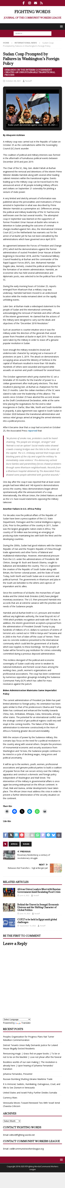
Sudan (26, 844)
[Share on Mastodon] (43, 835)
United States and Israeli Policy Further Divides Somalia (30, 1092)
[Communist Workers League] (29, 3)
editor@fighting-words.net (22, 1134)
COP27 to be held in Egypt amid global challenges (37, 921)
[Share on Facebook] (5, 835)
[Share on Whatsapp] (37, 835)
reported (32, 430)
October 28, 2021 (13, 81)
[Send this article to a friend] (27, 835)
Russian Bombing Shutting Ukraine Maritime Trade (27, 1079)
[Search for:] (32, 33)
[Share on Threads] (59, 835)
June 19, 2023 (25, 913)
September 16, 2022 (28, 926)
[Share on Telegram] (48, 835)
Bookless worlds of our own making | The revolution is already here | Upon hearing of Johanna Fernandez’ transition (30, 1065)
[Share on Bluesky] (53, 835)
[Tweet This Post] (11, 835)
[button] (60, 26)
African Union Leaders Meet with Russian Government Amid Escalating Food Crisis (38, 890)
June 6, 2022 (24, 895)
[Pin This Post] (21, 835)
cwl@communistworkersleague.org (26, 1148)
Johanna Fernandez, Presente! (17, 1073)
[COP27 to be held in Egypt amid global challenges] (9, 922)
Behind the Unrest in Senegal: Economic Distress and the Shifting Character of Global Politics (38, 907)
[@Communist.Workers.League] (23, 3)
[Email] (35, 3)
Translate (26, 1022)
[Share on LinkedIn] (16, 835)
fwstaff (28, 81)
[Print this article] (32, 835)
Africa (14, 844)
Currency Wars (10, 1097)
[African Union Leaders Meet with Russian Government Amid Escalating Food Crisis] (9, 892)
